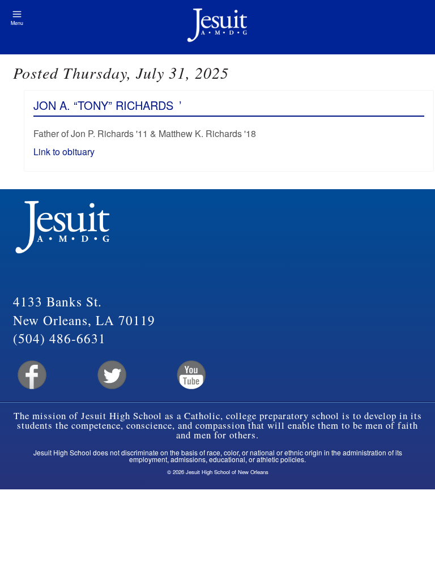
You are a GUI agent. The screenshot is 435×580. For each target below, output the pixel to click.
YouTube (190, 375)
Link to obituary (64, 151)
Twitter (110, 375)
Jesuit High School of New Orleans (217, 27)
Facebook (30, 375)
